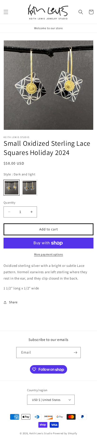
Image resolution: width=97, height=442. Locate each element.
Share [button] (13, 302)
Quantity (9, 203)
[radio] (12, 188)
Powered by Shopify (65, 433)
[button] (6, 12)
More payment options (48, 254)
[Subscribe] (75, 352)
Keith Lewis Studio (41, 433)
